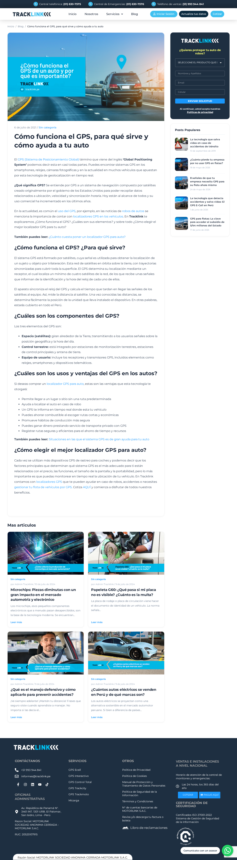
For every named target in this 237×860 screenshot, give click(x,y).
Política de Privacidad (136, 769)
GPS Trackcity (77, 788)
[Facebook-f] (18, 784)
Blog (134, 14)
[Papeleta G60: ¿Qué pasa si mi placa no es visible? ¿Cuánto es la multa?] (126, 553)
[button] (114, 14)
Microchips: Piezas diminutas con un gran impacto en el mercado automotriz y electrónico (43, 595)
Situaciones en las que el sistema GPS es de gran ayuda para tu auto (99, 439)
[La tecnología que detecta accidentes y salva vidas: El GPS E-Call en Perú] (181, 202)
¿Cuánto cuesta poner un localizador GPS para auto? (87, 237)
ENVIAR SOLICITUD (200, 101)
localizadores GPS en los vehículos (98, 216)
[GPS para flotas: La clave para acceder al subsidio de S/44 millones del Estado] (181, 223)
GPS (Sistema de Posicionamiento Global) (48, 159)
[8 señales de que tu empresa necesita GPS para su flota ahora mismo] (181, 182)
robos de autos (132, 211)
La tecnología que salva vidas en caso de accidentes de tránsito (205, 143)
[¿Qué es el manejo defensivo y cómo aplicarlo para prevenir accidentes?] (46, 653)
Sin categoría (47, 127)
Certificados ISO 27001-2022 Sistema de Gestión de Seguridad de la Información (197, 818)
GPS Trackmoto (79, 794)
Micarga (74, 800)
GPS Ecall (75, 769)
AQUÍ (87, 487)
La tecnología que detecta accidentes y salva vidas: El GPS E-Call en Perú (207, 202)
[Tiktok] (47, 784)
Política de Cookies (134, 776)
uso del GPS (67, 211)
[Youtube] (39, 784)
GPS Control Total (80, 782)
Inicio (72, 14)
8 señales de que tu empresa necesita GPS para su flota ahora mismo (207, 181)
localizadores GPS (49, 482)
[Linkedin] (32, 784)
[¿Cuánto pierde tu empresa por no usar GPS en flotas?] (181, 164)
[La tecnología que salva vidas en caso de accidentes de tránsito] (181, 144)
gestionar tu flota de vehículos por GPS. (43, 487)
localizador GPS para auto (65, 384)
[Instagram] (25, 784)
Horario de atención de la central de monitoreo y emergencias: (199, 776)
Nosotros (91, 14)
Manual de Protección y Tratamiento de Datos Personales (143, 783)
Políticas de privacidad (200, 112)
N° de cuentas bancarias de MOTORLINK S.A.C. (139, 809)
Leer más (16, 622)
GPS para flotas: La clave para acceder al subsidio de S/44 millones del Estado (207, 222)
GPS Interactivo (79, 776)
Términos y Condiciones (137, 801)
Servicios (112, 14)
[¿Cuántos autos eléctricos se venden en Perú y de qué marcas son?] (126, 653)
